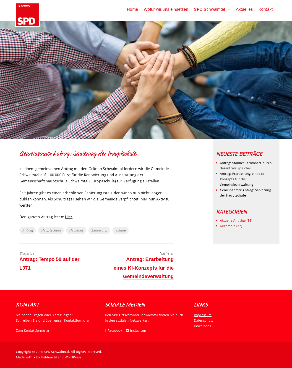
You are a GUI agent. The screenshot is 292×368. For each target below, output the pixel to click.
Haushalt (76, 230)
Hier (69, 216)
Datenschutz (204, 320)
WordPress (73, 357)
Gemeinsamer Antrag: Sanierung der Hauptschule (245, 193)
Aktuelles (244, 9)
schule (120, 230)
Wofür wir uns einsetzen (166, 9)
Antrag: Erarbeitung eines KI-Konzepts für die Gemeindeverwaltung (243, 179)
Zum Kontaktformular (33, 330)
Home (132, 9)
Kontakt (265, 9)
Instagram (137, 330)
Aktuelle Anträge (233, 220)
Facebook (114, 330)
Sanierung (99, 230)
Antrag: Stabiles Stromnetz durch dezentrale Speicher (246, 166)
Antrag (27, 230)
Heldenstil (49, 357)
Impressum (202, 315)
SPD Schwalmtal (209, 9)
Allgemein (227, 226)
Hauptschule (51, 230)
